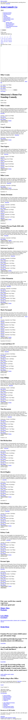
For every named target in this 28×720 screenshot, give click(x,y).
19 (6, 40)
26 (6, 41)
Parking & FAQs (9, 25)
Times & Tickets (4, 120)
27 (7, 41)
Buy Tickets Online (10, 23)
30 (1, 43)
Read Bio (3, 113)
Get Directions (4, 693)
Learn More (3, 643)
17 (2, 40)
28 (9, 41)
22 (11, 40)
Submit (15, 89)
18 (4, 40)
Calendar (4, 30)
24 (2, 41)
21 (9, 40)
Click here (19, 681)
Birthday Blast (9, 22)
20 (7, 40)
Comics (5, 15)
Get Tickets (3, 91)
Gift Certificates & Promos (11, 26)
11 (4, 38)
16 (1, 40)
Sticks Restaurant (7, 14)
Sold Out (2, 157)
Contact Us (8, 27)
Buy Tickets (3, 86)
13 (7, 38)
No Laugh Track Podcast (8, 707)
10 (2, 38)
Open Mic (5, 16)
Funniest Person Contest (8, 18)
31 (2, 43)
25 (4, 41)
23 (1, 41)
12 (6, 38)
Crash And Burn (6, 17)
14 (9, 38)
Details (9, 120)
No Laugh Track (6, 20)
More (4, 21)
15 (11, 38)
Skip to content (4, 1)
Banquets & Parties (7, 12)
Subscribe (8, 3)
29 (11, 41)
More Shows (3, 587)
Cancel (2, 684)
